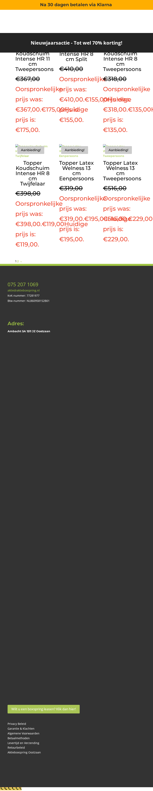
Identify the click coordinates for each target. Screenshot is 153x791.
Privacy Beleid (17, 724)
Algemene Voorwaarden (23, 733)
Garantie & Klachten (21, 728)
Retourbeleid (16, 747)
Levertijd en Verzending (23, 743)
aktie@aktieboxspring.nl (24, 290)
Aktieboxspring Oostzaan (24, 752)
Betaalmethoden (19, 738)
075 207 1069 (23, 284)
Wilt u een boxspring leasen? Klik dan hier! (43, 709)
